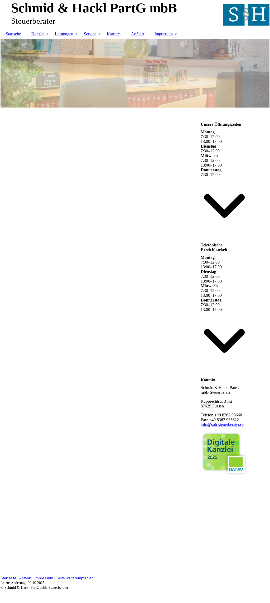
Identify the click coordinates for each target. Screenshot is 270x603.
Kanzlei (37, 34)
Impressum (164, 34)
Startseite (13, 34)
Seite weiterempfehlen (75, 578)
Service (90, 34)
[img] (135, 73)
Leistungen (64, 34)
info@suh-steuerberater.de (222, 424)
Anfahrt (137, 34)
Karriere (113, 34)
